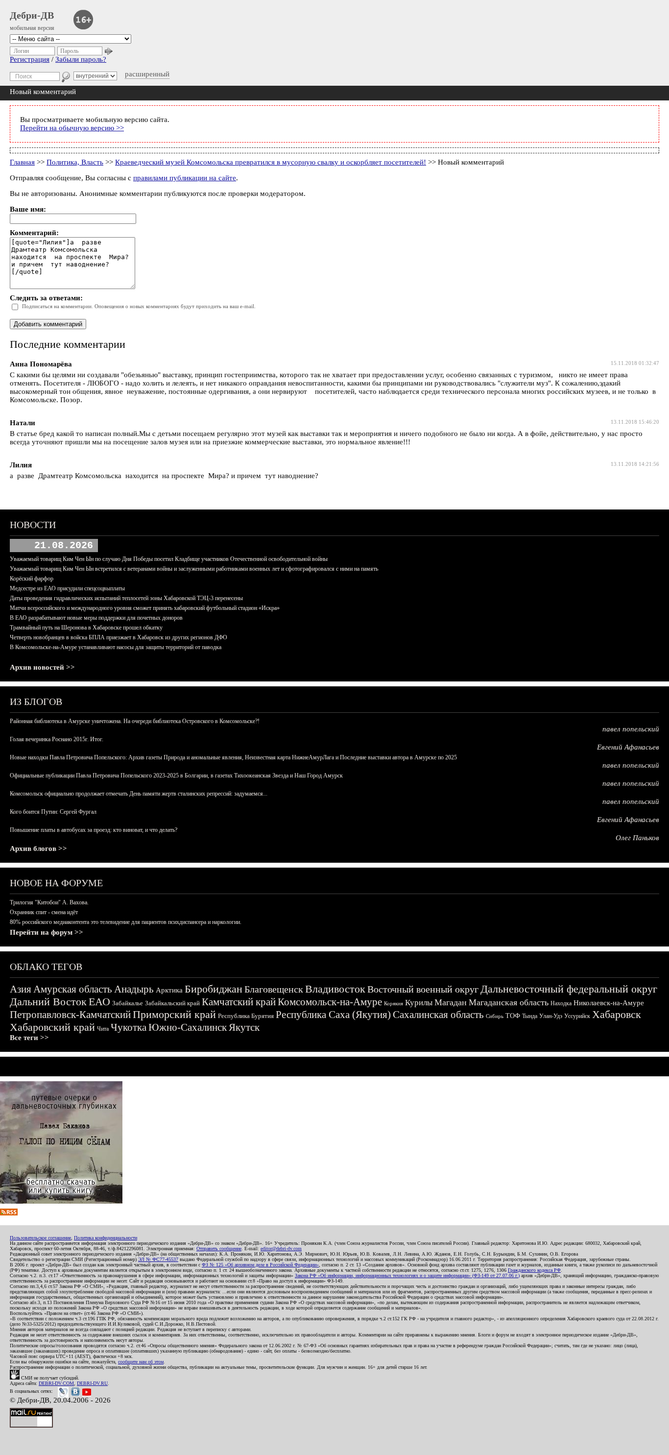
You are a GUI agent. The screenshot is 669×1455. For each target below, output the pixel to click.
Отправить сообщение (218, 1248)
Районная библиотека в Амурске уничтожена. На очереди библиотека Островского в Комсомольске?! (135, 721)
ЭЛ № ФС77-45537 (158, 1259)
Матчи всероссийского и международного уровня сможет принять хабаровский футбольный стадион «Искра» (145, 608)
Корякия (393, 1003)
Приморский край (174, 1014)
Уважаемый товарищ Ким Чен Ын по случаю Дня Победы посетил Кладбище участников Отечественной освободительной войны (169, 559)
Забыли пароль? (80, 59)
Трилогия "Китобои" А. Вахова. (49, 902)
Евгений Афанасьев (628, 747)
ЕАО (99, 1001)
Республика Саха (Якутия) (333, 1014)
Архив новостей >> (42, 667)
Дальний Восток (48, 1001)
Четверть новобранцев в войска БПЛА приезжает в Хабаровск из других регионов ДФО (118, 637)
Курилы (418, 1002)
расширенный (147, 74)
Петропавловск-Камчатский (70, 1014)
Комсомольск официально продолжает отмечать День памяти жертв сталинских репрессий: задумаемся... (138, 793)
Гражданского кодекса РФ (534, 1270)
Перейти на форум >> (46, 932)
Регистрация (29, 59)
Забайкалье (127, 1003)
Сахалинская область (438, 1014)
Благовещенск (273, 989)
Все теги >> (29, 1038)
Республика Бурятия (246, 1015)
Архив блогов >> (38, 848)
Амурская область (72, 989)
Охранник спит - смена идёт (44, 912)
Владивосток (335, 989)
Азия (20, 989)
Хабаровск (616, 1014)
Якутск (244, 1027)
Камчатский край (239, 1002)
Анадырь (134, 989)
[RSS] (9, 1213)
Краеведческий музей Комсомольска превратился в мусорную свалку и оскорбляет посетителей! (270, 162)
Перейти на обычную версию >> (72, 128)
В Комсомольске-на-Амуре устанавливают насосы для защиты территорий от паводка (115, 647)
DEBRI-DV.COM (56, 1383)
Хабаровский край (52, 1027)
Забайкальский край (172, 1003)
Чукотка (128, 1027)
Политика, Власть (75, 162)
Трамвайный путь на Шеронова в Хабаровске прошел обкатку (86, 627)
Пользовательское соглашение (40, 1237)
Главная (22, 162)
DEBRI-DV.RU (92, 1383)
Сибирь (494, 1016)
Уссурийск (577, 1016)
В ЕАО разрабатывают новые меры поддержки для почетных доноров (96, 617)
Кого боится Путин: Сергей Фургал (53, 811)
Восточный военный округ (422, 989)
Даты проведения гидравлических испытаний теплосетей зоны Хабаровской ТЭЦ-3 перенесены (126, 598)
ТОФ (512, 1015)
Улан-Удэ (550, 1016)
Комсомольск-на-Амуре (330, 1002)
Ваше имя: (28, 209)
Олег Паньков (637, 838)
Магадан (450, 1002)
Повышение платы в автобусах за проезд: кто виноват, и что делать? (93, 829)
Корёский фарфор (31, 578)
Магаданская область (509, 1002)
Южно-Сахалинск (187, 1027)
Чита (103, 1028)
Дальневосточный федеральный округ (568, 989)
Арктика (169, 990)
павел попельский (630, 729)
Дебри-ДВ (32, 15)
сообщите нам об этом (141, 1361)
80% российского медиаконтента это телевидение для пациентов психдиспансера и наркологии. (125, 922)
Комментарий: (34, 233)
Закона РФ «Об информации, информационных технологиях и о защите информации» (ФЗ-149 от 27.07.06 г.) (407, 1275)
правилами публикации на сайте (184, 178)
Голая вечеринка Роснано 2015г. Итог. (56, 739)
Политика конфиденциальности (105, 1237)
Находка (561, 1003)
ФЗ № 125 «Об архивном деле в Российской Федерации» (260, 1264)
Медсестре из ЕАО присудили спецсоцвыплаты (67, 588)
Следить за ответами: (46, 298)
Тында (529, 1016)
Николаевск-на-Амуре (608, 1003)
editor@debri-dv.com (281, 1248)
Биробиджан (213, 989)
